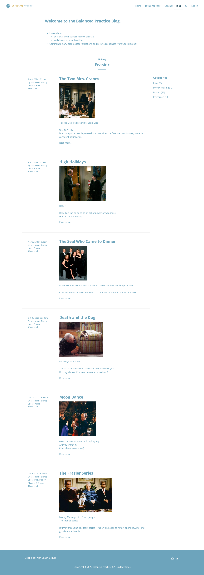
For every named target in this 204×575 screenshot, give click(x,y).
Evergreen (160, 96)
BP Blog (102, 59)
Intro (36, 479)
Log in (194, 5)
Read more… (65, 142)
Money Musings (163, 87)
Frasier (37, 85)
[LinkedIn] (177, 558)
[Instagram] (172, 558)
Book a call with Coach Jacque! (40, 557)
